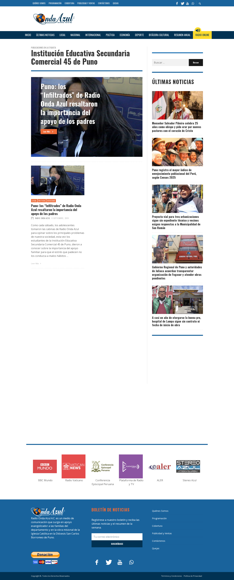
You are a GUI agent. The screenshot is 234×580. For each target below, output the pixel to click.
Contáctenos (158, 540)
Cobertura (157, 525)
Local (34, 200)
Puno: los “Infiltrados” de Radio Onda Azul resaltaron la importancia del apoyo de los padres (56, 210)
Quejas (155, 548)
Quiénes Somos (160, 510)
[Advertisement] (140, 18)
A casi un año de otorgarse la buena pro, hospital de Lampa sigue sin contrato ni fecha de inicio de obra (176, 321)
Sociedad (51, 200)
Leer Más (35, 263)
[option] (86, 117)
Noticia (42, 200)
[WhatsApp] (192, 3)
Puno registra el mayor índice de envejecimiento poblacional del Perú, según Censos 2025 (174, 173)
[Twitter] (182, 3)
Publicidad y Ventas (162, 533)
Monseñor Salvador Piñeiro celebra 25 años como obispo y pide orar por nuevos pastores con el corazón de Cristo (176, 127)
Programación (159, 518)
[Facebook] (177, 3)
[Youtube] (187, 3)
